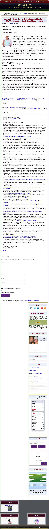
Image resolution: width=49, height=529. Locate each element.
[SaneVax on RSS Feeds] (44, 309)
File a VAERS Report (32, 370)
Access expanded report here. (38, 431)
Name (3, 273)
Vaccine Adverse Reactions (42, 108)
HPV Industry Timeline (33, 376)
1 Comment (16, 23)
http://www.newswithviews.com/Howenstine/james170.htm (16, 193)
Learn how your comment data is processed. (29, 300)
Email (2, 278)
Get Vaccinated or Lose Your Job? (38, 98)
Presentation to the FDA (33, 387)
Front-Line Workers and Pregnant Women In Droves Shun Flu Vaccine (8, 99)
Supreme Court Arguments (34, 390)
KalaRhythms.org (36, 527)
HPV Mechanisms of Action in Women (36, 379)
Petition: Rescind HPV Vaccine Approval (36, 385)
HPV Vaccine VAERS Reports (38, 397)
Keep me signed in (38, 460)
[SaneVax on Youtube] (41, 309)
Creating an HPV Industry (34, 367)
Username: (38, 452)
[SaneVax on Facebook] (31, 309)
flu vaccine (30, 108)
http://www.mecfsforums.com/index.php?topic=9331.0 (15, 197)
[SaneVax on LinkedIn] (37, 309)
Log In (44, 463)
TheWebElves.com (25, 527)
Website (3, 282)
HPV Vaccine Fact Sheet (33, 382)
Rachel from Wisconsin (43, 338)
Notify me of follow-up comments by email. (11, 288)
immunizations (34, 108)
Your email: (38, 441)
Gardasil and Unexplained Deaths (35, 373)
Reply (4, 250)
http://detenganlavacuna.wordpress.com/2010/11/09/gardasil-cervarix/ (19, 237)
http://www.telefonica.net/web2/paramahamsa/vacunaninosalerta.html (19, 236)
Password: (38, 456)
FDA (27, 108)
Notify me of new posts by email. (8, 292)
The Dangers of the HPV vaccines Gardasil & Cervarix (38, 492)
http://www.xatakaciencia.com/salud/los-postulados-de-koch (17, 136)
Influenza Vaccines (9, 107)
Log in (42, 527)
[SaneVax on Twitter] (34, 309)
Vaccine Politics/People (22, 107)
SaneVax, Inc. (24, 4)
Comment (3, 262)
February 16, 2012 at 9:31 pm (15, 118)
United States (15, 107)
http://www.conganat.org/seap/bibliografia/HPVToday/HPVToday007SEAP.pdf (21, 220)
